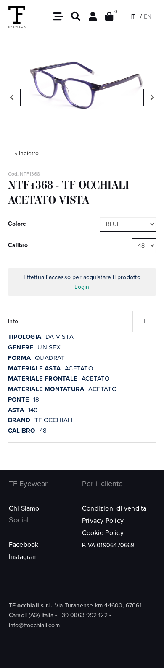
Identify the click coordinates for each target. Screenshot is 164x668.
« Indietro (27, 153)
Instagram (23, 557)
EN (147, 16)
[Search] (76, 17)
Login (81, 286)
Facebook (24, 544)
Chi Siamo (24, 508)
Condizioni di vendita (114, 508)
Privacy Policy (103, 520)
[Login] (93, 17)
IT (132, 16)
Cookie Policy (103, 533)
